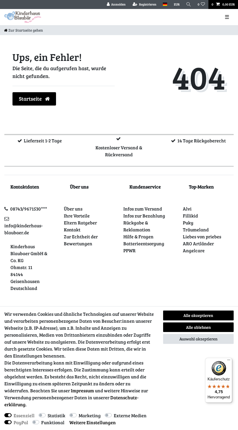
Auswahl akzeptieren (198, 339)
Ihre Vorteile (77, 216)
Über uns (73, 209)
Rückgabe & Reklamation (136, 226)
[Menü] (228, 361)
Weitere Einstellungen (92, 422)
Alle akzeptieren (198, 315)
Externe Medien (130, 415)
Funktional (52, 422)
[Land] (165, 4)
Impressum (82, 390)
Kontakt (72, 229)
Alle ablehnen (198, 327)
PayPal (21, 422)
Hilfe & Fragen (138, 236)
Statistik (56, 415)
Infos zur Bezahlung (144, 216)
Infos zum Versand (142, 209)
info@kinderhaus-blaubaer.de (23, 228)
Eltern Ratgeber (80, 222)
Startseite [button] (31, 98)
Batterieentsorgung (143, 243)
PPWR (129, 250)
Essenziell (24, 415)
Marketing (90, 415)
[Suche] (188, 4)
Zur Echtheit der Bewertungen (81, 239)
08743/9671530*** (28, 209)
